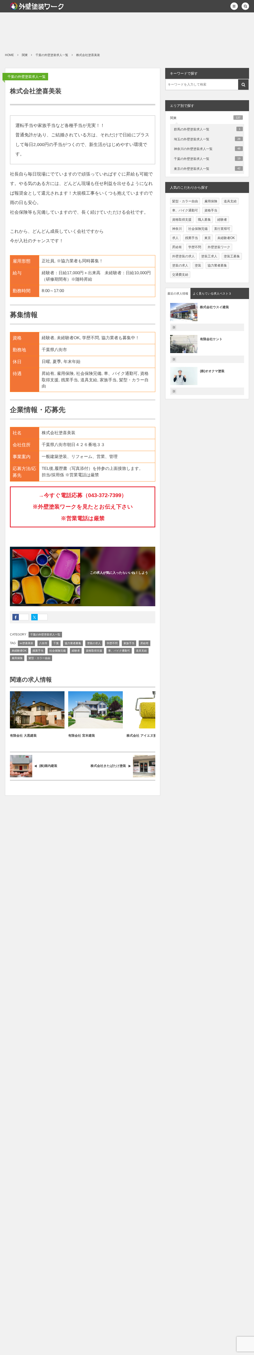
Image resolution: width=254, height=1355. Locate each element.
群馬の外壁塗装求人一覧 (207, 129)
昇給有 (144, 643)
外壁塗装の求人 (183, 256)
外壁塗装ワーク (219, 247)
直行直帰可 (222, 229)
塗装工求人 (209, 256)
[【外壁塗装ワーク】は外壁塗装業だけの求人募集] (37, 6)
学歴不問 (112, 643)
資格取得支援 (94, 650)
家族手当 (129, 643)
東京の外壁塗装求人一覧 (207, 169)
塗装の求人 (94, 643)
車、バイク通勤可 (119, 650)
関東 (205, 118)
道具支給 (141, 650)
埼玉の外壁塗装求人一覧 (207, 139)
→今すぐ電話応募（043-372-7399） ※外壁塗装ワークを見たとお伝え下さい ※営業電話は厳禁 (82, 506)
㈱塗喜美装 (26, 643)
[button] (234, 6)
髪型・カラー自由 (39, 658)
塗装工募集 (232, 256)
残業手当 (37, 650)
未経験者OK (19, 650)
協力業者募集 (73, 643)
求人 (175, 238)
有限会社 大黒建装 (23, 735)
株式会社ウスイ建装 (214, 307)
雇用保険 (17, 658)
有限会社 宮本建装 (81, 735)
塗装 (198, 265)
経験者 (76, 650)
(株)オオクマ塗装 (212, 371)
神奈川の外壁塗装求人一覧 (207, 149)
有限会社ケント (211, 339)
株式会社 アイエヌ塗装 (143, 735)
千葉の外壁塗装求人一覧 (26, 77)
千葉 (56, 643)
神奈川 (177, 229)
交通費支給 (180, 274)
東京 (207, 238)
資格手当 (210, 210)
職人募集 (204, 219)
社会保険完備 (57, 650)
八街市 (43, 643)
